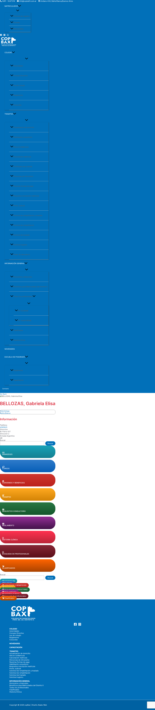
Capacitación (18, 380)
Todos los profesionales (23, 296)
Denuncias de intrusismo (23, 176)
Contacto (5, 389)
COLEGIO (8, 52)
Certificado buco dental (22, 166)
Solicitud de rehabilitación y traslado (27, 215)
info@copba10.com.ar (27, 1)
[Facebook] (1, 35)
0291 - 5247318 (8, 1)
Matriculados (18, 29)
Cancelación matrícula (22, 157)
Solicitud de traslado (21, 235)
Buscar (3, 440)
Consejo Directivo (20, 76)
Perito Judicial (19, 206)
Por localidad (23, 311)
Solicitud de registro (21, 16)
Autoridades (18, 66)
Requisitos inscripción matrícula (26, 196)
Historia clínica (19, 340)
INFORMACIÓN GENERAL (15, 263)
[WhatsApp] (8, 35)
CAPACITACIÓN (15, 647)
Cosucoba (17, 105)
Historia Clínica (15, 692)
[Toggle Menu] (18, 10)
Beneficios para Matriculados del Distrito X (30, 287)
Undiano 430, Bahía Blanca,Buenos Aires (56, 1)
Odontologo (5, 411)
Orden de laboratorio (21, 254)
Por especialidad (24, 320)
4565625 (3, 427)
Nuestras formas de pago (23, 186)
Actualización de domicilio (23, 127)
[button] (19, 6)
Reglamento (18, 95)
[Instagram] (4, 35)
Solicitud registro (20, 245)
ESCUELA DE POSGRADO (15, 357)
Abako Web (42, 705)
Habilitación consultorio (22, 137)
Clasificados (18, 330)
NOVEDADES (10, 349)
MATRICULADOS (11, 6)
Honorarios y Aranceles (22, 277)
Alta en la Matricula (20, 147)
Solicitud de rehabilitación (23, 225)
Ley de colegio (19, 85)
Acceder (16, 22)
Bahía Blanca (5, 413)
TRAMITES (9, 114)
